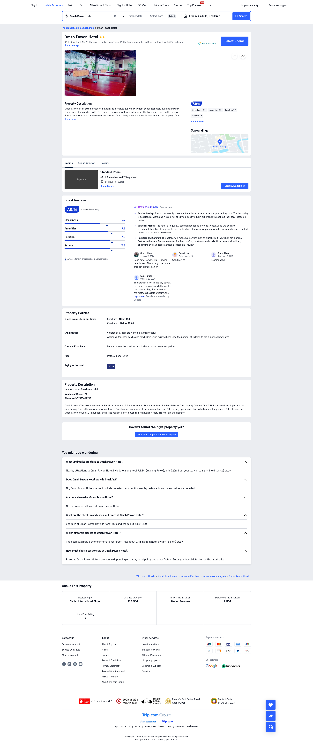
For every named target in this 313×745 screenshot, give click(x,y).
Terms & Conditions (111, 660)
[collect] (271, 705)
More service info (70, 655)
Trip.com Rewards (151, 649)
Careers (105, 655)
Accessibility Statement (113, 671)
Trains (71, 5)
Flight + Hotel (124, 5)
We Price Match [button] (210, 43)
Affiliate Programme (152, 655)
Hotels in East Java (190, 576)
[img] (100, 73)
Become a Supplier (151, 666)
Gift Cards (143, 5)
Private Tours (161, 5)
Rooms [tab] (69, 163)
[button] (212, 5)
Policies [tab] (105, 163)
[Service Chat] (271, 727)
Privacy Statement (111, 666)
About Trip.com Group (113, 682)
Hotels (151, 576)
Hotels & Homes (53, 5)
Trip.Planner (194, 5)
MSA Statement (110, 676)
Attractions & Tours (100, 5)
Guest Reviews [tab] (86, 163)
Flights (34, 5)
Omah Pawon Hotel (81, 37)
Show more (70, 119)
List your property (151, 660)
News (105, 649)
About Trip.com (109, 644)
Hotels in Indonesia (167, 576)
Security (146, 671)
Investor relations (150, 644)
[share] (271, 716)
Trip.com (140, 576)
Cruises (178, 5)
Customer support (71, 644)
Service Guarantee (71, 649)
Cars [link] (82, 5)
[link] (249, 5)
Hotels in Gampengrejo (214, 576)
